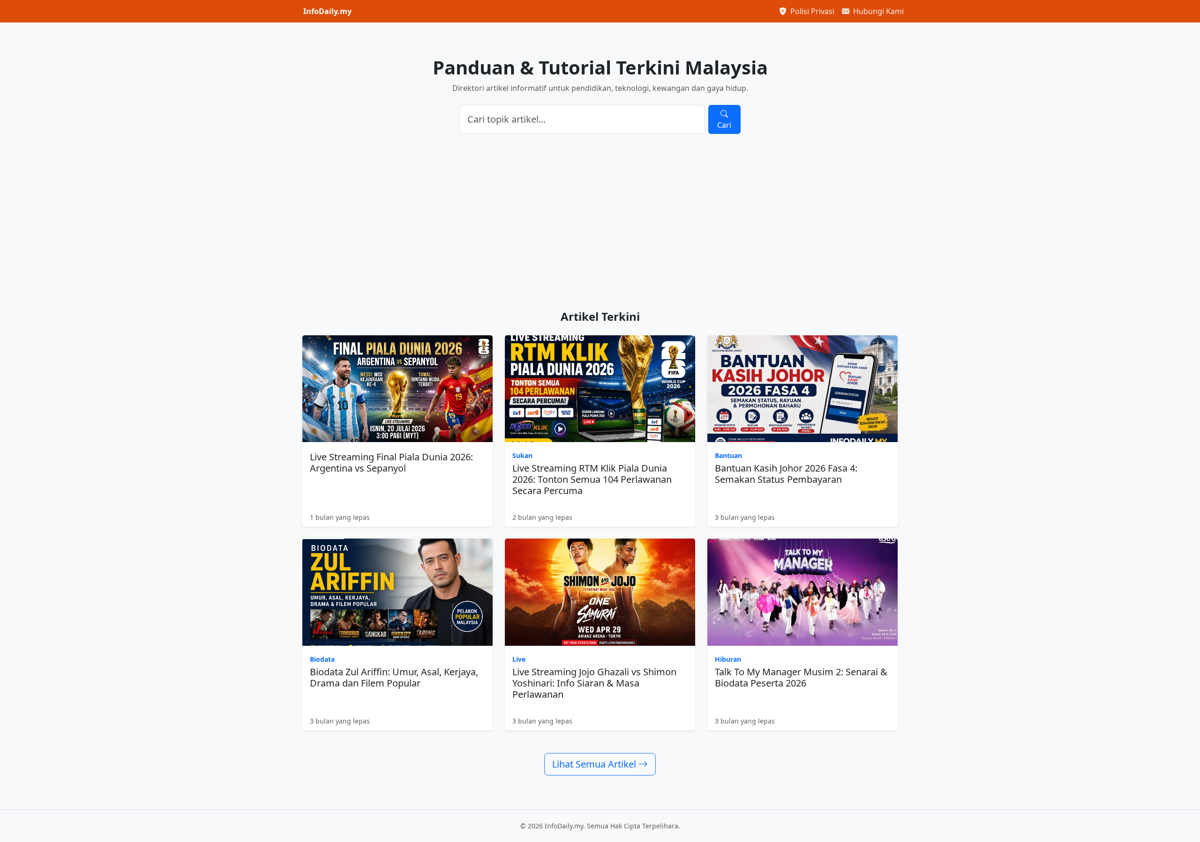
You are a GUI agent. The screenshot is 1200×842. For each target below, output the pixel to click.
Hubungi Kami (877, 11)
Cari (724, 125)
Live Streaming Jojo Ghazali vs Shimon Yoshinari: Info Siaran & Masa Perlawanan (594, 683)
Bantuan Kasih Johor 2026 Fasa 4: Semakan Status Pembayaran (786, 474)
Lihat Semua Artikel (595, 764)
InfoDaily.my (327, 11)
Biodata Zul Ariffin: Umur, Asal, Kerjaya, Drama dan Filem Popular (394, 677)
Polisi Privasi (811, 11)
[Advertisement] (600, 222)
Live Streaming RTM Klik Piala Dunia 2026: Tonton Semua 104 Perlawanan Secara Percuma (592, 479)
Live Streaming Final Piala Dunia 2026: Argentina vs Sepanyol (391, 462)
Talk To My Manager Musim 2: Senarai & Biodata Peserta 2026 (801, 677)
